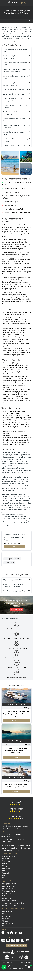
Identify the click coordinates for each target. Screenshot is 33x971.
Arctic (5, 875)
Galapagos (8, 559)
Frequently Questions (10, 901)
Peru (5, 863)
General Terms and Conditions (13, 903)
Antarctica (6, 873)
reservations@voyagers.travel (18, 826)
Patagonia (6, 866)
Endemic (6, 921)
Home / (4, 21)
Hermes (6, 919)
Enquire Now (17, 609)
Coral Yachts (7, 911)
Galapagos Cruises (9, 884)
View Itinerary (16, 721)
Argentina (6, 868)
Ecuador (17, 559)
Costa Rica (6, 871)
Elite (4, 914)
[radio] (10, 804)
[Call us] (25, 3)
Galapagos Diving (9, 891)
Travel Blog (7, 893)
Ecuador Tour (9, 563)
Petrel (5, 926)
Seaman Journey (9, 916)
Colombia (6, 861)
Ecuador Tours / (22, 21)
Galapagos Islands (9, 856)
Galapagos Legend (9, 923)
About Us (6, 896)
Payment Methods (9, 905)
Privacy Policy (7, 898)
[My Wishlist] (22, 2)
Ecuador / (12, 21)
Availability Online (9, 886)
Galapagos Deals (9, 889)
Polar (5, 878)
